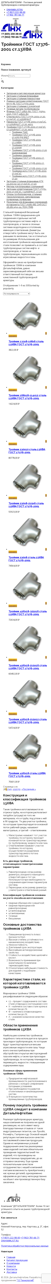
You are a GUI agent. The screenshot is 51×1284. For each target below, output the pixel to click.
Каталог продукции (17, 1260)
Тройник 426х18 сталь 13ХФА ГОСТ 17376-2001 (27, 775)
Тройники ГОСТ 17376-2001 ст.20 (29, 168)
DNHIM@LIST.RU (15, 9)
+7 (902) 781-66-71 (30, 1237)
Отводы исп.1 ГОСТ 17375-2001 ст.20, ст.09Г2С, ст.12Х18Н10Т (26, 118)
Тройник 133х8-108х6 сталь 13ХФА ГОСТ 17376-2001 (26, 343)
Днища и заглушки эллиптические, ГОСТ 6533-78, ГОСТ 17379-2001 (28, 102)
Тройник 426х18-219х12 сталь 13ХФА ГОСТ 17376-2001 (28, 721)
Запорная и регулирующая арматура (26, 93)
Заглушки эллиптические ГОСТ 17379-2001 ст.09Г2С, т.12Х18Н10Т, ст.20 (27, 190)
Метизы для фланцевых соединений (25, 186)
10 (14, 789)
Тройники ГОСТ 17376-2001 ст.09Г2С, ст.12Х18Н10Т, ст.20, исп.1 (26, 128)
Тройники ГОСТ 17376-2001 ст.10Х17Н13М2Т (26, 136)
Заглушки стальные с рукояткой (23, 106)
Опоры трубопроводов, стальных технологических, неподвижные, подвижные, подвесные (24, 197)
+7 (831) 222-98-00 (16, 12)
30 (19, 789)
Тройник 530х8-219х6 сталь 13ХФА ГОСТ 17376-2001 (26, 505)
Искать (4, 75)
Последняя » (29, 789)
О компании (13, 1263)
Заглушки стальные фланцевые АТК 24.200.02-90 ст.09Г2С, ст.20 (25, 182)
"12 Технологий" (25, 1280)
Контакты (12, 1269)
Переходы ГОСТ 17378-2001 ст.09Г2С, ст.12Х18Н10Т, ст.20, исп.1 (26, 123)
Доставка (12, 1272)
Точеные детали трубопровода (23, 109)
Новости (11, 1266)
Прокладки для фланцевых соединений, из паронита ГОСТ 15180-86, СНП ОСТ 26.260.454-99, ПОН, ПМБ (27, 205)
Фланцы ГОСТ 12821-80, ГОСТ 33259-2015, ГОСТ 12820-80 (26, 112)
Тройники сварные (21, 155)
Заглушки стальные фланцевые (22, 96)
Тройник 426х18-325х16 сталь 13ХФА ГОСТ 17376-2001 (28, 613)
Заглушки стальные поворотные (23, 98)
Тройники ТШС (20, 132)
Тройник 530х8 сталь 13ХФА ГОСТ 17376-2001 (26, 559)
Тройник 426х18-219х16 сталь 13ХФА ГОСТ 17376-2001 (28, 667)
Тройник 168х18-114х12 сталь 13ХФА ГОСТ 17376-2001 (27, 397)
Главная (11, 1257)
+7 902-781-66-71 (15, 15)
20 (16, 789)
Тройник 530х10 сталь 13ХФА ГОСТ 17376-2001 (27, 451)
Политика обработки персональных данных (24, 1245)
